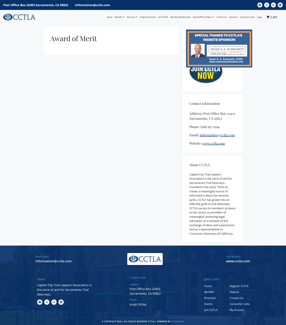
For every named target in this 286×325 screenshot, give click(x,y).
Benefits (118, 17)
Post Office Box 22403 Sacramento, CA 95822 (35, 5)
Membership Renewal (180, 17)
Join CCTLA (163, 17)
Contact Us (222, 17)
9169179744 (138, 305)
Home (110, 17)
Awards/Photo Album (202, 17)
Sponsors (233, 17)
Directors (131, 17)
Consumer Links (247, 17)
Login (259, 17)
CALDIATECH (177, 321)
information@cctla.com (92, 5)
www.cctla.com (238, 261)
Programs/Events (148, 17)
